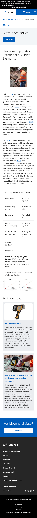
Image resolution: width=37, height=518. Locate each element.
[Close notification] (35, 4)
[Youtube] (33, 491)
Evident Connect (9, 468)
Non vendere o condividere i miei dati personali (18, 512)
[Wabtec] (27, 12)
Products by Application (14, 19)
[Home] (4, 19)
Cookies (18, 509)
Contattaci (9, 39)
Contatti (18, 430)
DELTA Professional (12, 323)
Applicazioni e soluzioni (11, 451)
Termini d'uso (18, 504)
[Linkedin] (31, 491)
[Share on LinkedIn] (8, 25)
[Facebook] (26, 491)
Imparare (6, 459)
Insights (6, 455)
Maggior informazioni (18, 7)
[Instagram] (28, 491)
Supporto (6, 464)
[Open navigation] (35, 12)
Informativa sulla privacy (18, 507)
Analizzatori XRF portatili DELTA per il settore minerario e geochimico (18, 378)
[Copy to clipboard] (4, 25)
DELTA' (8, 140)
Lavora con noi (8, 472)
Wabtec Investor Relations (12, 480)
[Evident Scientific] (8, 12)
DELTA (11, 94)
